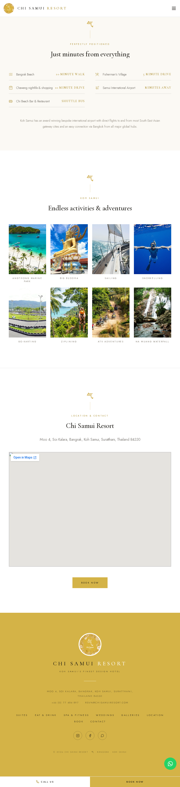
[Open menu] (173, 8)
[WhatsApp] (102, 735)
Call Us (47, 781)
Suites (22, 715)
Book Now (90, 582)
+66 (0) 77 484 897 (65, 702)
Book (78, 721)
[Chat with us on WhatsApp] (170, 764)
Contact (98, 721)
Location (155, 715)
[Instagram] (77, 735)
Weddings (105, 715)
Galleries (130, 715)
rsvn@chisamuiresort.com (107, 702)
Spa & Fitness (76, 715)
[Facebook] (90, 735)
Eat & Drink (46, 715)
